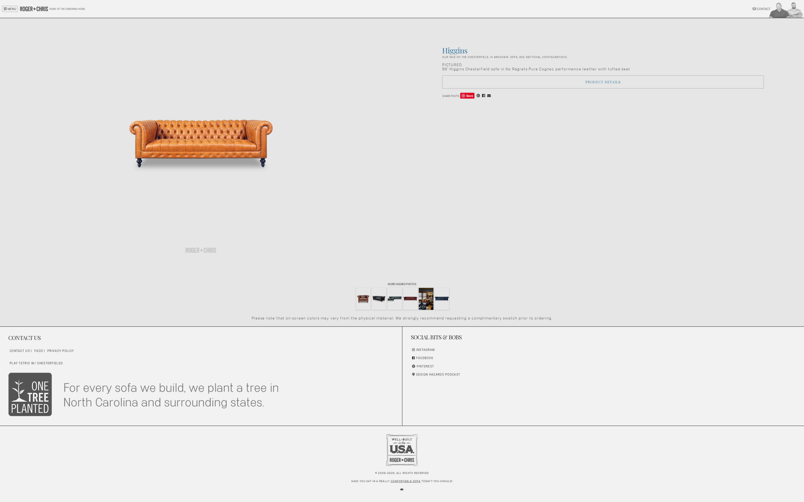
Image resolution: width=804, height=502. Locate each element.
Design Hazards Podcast (437, 374)
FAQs (38, 351)
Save (469, 96)
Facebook (424, 358)
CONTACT (763, 9)
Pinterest (424, 366)
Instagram (425, 349)
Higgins (454, 50)
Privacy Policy (60, 351)
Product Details (603, 82)
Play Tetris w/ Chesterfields (36, 363)
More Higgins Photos (402, 284)
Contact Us (20, 351)
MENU (11, 9)
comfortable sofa (406, 481)
